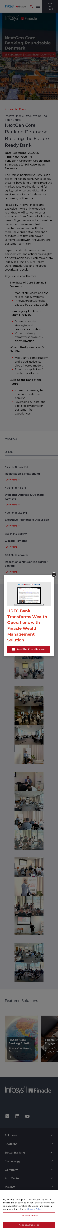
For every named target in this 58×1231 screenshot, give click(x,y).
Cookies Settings (29, 1215)
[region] (29, 1210)
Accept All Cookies (29, 1225)
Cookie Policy (34, 1209)
